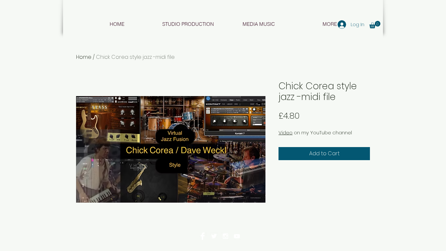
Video (286, 132)
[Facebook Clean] (202, 236)
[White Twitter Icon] (214, 236)
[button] (374, 24)
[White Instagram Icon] (225, 236)
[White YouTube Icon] (237, 236)
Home (83, 57)
